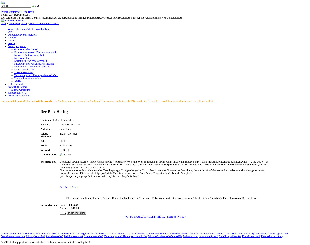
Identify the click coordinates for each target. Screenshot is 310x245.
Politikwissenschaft (24, 69)
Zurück (172, 216)
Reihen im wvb (15, 84)
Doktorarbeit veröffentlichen (22, 34)
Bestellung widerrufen (19, 89)
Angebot (12, 37)
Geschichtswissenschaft (26, 49)
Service (11, 43)
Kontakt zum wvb (17, 92)
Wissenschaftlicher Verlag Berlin (17, 11)
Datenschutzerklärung (19, 95)
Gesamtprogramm (18, 23)
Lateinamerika (21, 58)
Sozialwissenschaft (23, 72)
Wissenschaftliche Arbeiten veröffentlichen (29, 29)
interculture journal (17, 87)
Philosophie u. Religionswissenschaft (33, 66)
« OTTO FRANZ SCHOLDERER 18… (145, 216)
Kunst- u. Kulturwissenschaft (44, 23)
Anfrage (12, 40)
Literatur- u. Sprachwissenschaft (30, 60)
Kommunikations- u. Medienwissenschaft (35, 52)
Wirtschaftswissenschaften (27, 78)
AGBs (17, 81)
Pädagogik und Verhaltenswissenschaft (34, 63)
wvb (10, 31)
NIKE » (182, 216)
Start (3, 23)
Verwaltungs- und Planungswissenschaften (36, 75)
